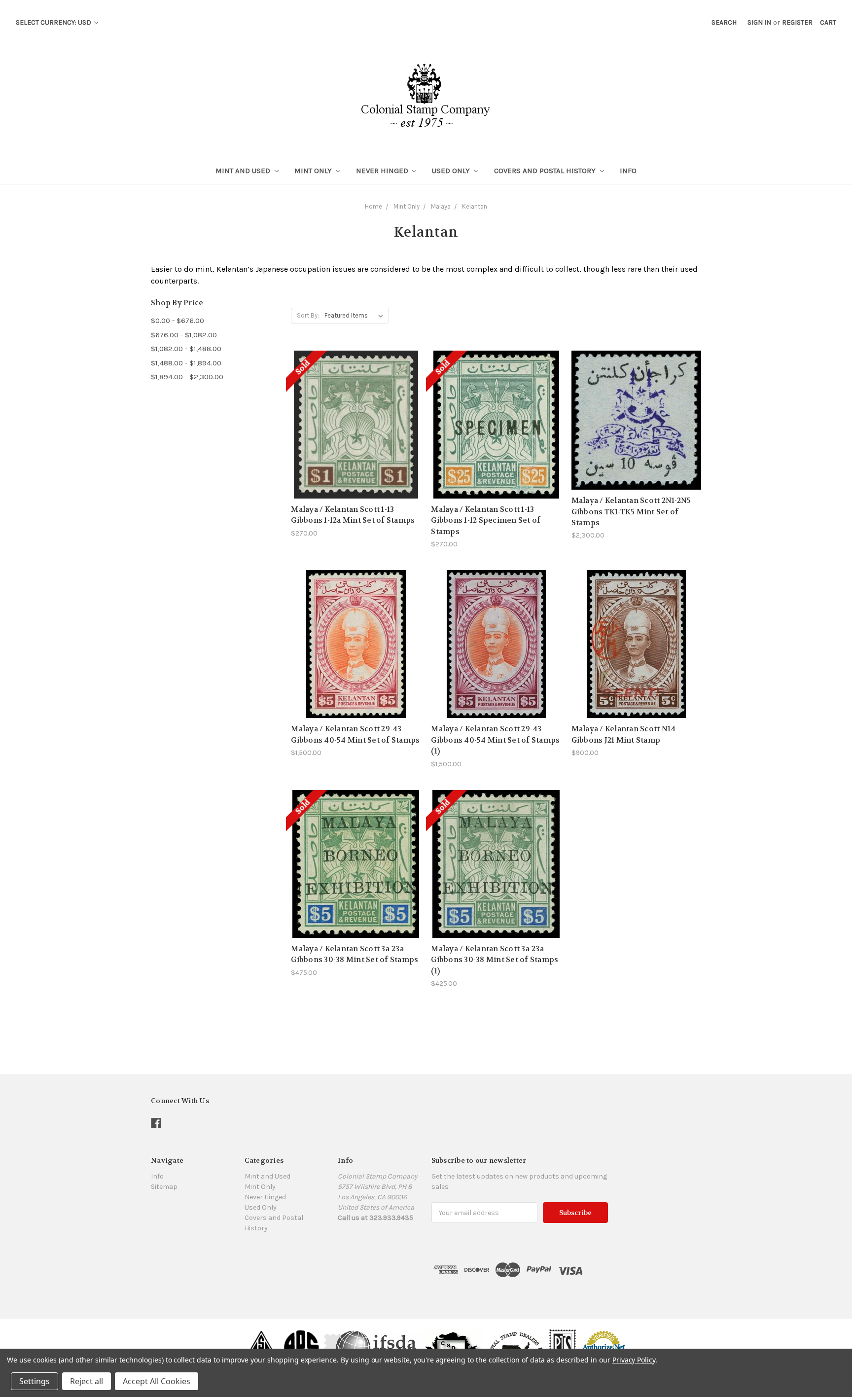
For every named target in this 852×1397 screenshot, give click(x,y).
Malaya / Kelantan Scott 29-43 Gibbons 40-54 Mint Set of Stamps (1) (495, 740)
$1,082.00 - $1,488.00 (186, 348)
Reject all (86, 1381)
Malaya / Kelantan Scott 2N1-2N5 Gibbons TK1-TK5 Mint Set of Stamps (631, 512)
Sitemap (164, 1186)
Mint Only (314, 170)
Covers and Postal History (546, 170)
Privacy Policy (633, 1359)
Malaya (441, 206)
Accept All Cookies (156, 1381)
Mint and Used (243, 170)
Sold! (356, 436)
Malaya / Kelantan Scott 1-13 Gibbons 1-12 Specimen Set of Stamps (485, 520)
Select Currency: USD (54, 22)
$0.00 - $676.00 (177, 320)
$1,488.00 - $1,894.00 (186, 362)
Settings (34, 1381)
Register (797, 22)
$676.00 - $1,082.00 (184, 334)
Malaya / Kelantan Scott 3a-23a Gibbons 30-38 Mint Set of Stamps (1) (494, 960)
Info (628, 170)
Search (724, 22)
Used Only (452, 170)
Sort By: (308, 315)
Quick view (356, 401)
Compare (352, 419)
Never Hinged (383, 170)
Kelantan (474, 206)
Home (373, 206)
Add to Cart (636, 437)
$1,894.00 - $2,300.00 (187, 376)
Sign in (759, 22)
